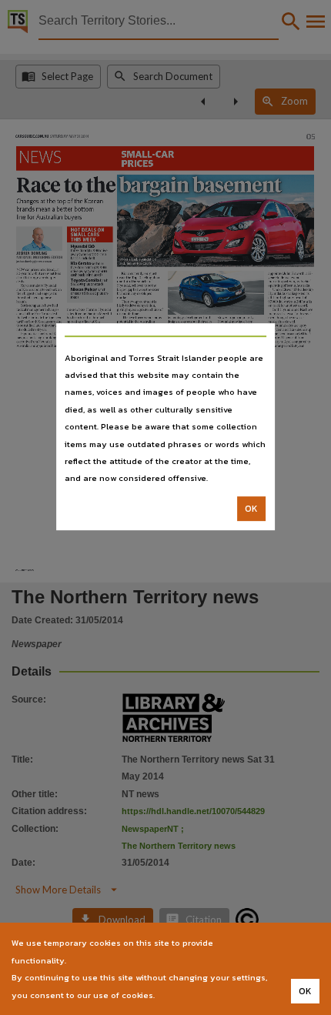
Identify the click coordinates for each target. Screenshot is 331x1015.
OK (251, 509)
